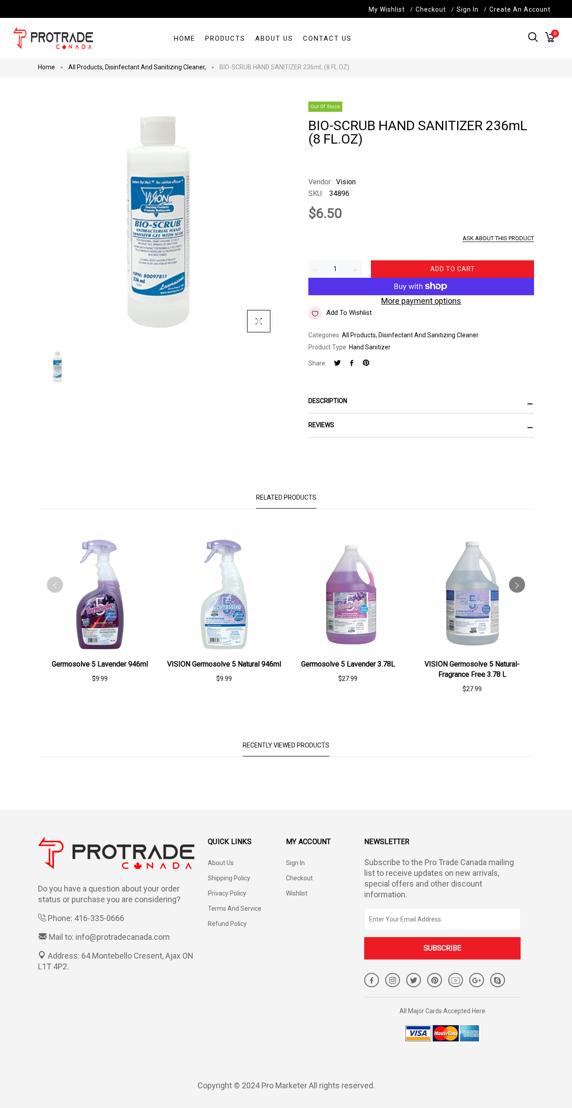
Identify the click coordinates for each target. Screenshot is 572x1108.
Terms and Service (234, 908)
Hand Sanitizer (370, 347)
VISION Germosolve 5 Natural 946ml (224, 664)
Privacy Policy (227, 893)
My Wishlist (387, 9)
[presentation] (55, 585)
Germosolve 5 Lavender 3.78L (348, 664)
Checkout (299, 878)
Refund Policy (227, 923)
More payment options (421, 301)
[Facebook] (351, 363)
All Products (86, 67)
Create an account (520, 9)
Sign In (468, 9)
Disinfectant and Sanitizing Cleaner (155, 67)
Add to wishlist (349, 313)
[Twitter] (337, 363)
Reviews (321, 425)
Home (46, 67)
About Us (221, 862)
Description (327, 400)
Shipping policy (229, 878)
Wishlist (296, 893)
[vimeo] (366, 363)
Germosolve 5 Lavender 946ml (100, 664)
